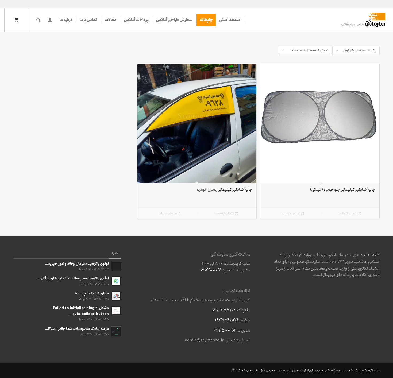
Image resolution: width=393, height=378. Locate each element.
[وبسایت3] (362, 20)
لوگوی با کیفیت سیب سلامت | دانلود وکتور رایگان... (73, 278)
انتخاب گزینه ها (348, 213)
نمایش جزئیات (291, 213)
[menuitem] (230, 20)
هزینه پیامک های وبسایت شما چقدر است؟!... (77, 329)
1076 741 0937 (227, 320)
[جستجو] (38, 20)
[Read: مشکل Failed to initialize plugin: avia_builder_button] (116, 310)
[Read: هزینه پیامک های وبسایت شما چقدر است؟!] (116, 331)
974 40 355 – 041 (227, 310)
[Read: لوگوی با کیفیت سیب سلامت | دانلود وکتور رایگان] (116, 281)
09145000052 (211, 270)
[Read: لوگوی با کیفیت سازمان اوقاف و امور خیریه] (116, 266)
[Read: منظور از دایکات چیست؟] (116, 296)
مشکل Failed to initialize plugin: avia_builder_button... (81, 311)
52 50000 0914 (224, 330)
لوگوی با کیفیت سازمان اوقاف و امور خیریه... (77, 264)
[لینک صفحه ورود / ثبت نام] (50, 20)
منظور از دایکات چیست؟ (92, 293)
